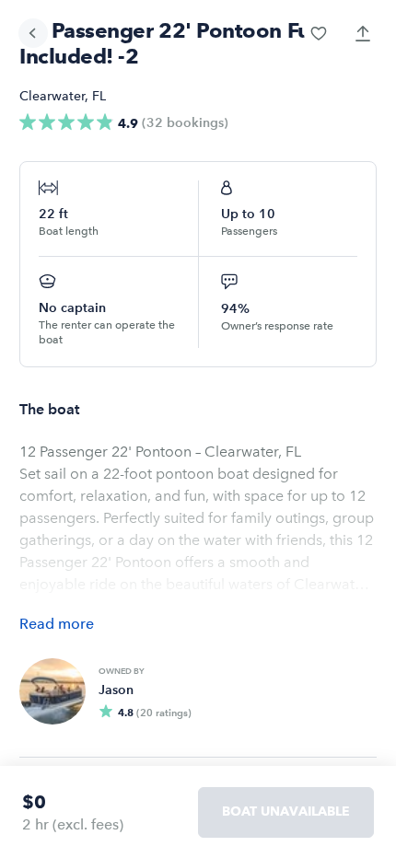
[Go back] (33, 33)
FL (99, 96)
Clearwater (52, 96)
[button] (318, 33)
